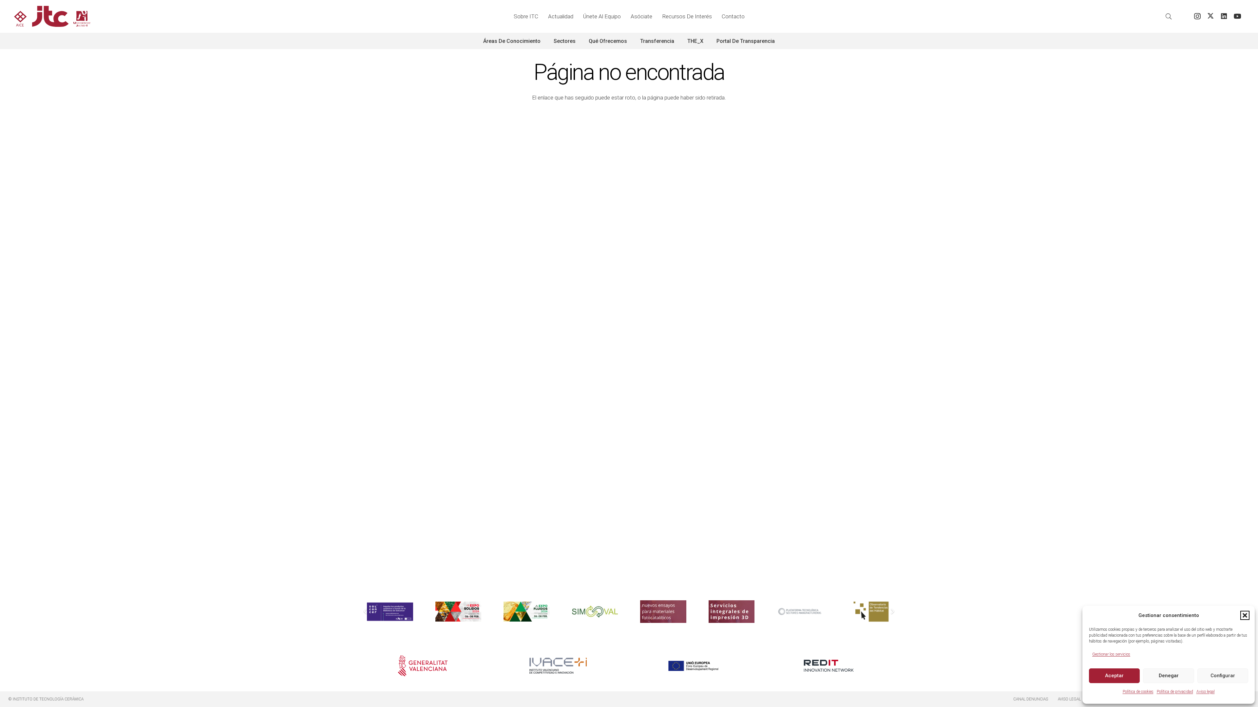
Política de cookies (1138, 691)
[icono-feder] (694, 665)
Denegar (1169, 676)
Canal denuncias (1030, 699)
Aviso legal (1205, 691)
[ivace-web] (558, 665)
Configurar (1222, 676)
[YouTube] (1237, 16)
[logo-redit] (828, 665)
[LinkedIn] (1224, 16)
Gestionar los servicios (1111, 654)
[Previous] (365, 612)
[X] (1210, 16)
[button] (1245, 615)
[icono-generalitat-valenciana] (423, 665)
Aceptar (1114, 676)
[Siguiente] (893, 612)
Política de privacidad (1175, 691)
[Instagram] (1197, 16)
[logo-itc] (52, 16)
